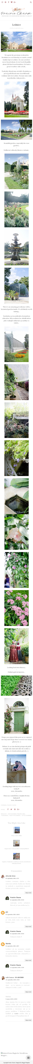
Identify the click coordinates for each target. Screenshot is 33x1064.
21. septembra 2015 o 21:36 (17, 967)
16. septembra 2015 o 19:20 (17, 900)
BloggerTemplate (26, 1062)
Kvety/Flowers (15, 815)
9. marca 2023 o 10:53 (11, 999)
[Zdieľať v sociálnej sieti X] (11, 809)
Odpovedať (28, 892)
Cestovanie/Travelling (16, 814)
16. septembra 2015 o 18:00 (13, 914)
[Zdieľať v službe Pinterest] (14, 809)
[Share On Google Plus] (18, 809)
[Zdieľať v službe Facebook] (7, 809)
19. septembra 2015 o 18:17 (12, 946)
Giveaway (4, 815)
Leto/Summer (26, 815)
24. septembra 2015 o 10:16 (12, 979)
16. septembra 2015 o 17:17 (12, 878)
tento (16, 1013)
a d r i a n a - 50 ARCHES (15, 977)
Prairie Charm (15, 897)
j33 (7, 912)
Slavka (8, 943)
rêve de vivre (10, 876)
